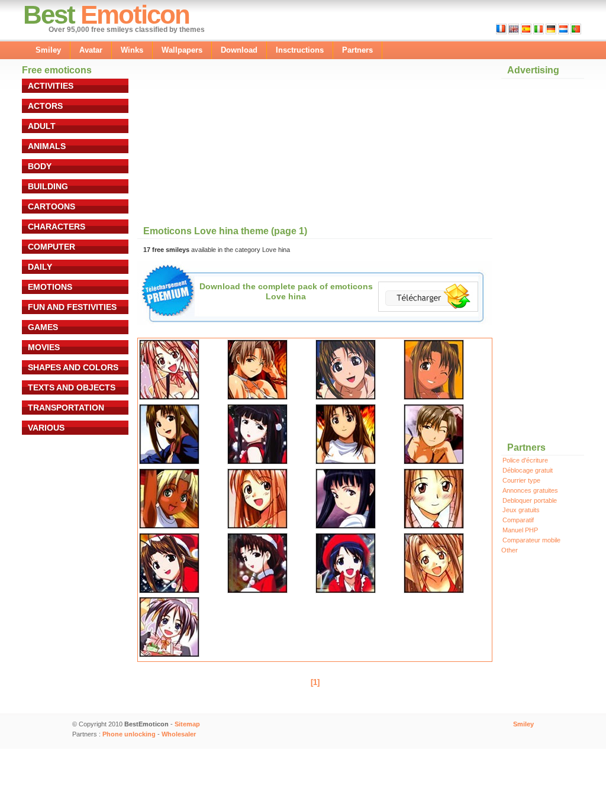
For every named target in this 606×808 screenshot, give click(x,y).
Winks (132, 50)
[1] (315, 682)
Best (49, 14)
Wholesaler (179, 734)
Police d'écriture (525, 460)
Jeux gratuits (521, 509)
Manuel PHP (520, 530)
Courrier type (521, 480)
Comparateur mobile (531, 540)
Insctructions (300, 50)
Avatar (90, 50)
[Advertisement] (240, 143)
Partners (357, 50)
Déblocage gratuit (527, 470)
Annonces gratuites (530, 490)
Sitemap (187, 724)
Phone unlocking (129, 734)
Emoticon (134, 14)
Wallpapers (182, 50)
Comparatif (518, 519)
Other (509, 550)
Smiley (48, 50)
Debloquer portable (529, 500)
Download (239, 50)
